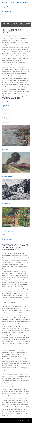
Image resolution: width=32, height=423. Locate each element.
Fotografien (6, 114)
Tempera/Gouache (9, 231)
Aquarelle (5, 106)
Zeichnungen (7, 239)
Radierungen (7, 204)
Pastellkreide (7, 176)
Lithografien (6, 122)
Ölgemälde (6, 149)
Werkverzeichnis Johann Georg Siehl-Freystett (15, 4)
